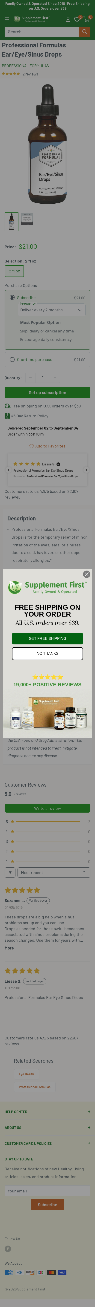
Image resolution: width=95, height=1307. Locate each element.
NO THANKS (48, 653)
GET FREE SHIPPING (47, 639)
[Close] (86, 574)
